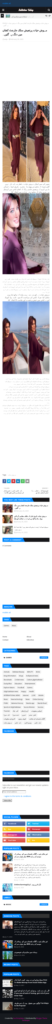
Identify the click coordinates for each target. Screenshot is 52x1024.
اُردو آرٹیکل (24, 711)
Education (18, 684)
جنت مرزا (16, 715)
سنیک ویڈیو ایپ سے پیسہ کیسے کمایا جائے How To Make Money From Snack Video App (30, 981)
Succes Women (29, 707)
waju (6, 39)
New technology (16, 699)
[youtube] (14, 840)
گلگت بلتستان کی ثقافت (37, 719)
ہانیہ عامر (18, 723)
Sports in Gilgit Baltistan (12, 707)
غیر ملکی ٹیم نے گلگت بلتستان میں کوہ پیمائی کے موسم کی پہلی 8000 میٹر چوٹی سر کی (31, 855)
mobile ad (7, 3)
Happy (23, 691)
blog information (10, 676)
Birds (38, 672)
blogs (21, 676)
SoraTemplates (18, 1018)
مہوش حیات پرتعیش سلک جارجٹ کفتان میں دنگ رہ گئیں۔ (31, 506)
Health (31, 691)
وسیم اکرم (28, 723)
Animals (6, 672)
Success (40, 707)
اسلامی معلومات (36, 711)
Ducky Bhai (8, 684)
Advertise (30, 640)
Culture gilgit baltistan (34, 680)
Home (5, 23)
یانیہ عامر (38, 723)
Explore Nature (9, 687)
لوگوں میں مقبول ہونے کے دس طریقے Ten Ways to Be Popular (31, 1004)
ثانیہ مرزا (7, 715)
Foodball (21, 687)
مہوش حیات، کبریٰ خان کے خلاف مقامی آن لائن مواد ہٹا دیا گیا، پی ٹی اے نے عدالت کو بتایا (30, 517)
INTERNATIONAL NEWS (12, 695)
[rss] (14, 829)
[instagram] (14, 835)
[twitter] (38, 823)
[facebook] (14, 823)
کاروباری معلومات (9, 719)
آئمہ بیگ (15, 711)
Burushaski (8, 680)
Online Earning (38, 699)
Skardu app (30, 703)
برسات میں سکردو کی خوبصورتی (25, 952)
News (28, 699)
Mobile (40, 695)
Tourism (7, 711)
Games (6, 626)
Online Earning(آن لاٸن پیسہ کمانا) (27, 884)
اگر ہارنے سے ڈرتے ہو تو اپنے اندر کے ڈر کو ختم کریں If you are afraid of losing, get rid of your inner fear (31, 993)
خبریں (24, 715)
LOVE (33, 695)
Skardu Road (42, 703)
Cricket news (19, 680)
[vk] (38, 835)
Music (14, 626)
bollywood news (32, 676)
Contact (5, 640)
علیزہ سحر (32, 715)
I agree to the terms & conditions (17, 796)
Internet (26, 695)
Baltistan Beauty (18, 672)
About (29, 637)
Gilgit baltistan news (11, 691)
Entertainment (30, 684)
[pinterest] (38, 829)
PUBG (6, 703)
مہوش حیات (12, 23)
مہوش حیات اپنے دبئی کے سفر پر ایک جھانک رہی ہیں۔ (31, 528)
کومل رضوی (22, 719)
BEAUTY (30, 672)
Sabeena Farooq (17, 703)
